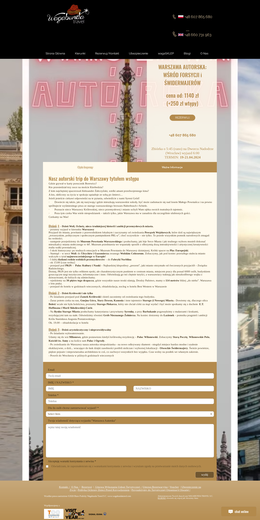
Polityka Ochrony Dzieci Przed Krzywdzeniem (103, 490)
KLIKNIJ (162, 498)
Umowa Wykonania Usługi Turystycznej (118, 487)
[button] (190, 53)
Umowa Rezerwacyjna (155, 487)
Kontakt (64, 487)
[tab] (85, 167)
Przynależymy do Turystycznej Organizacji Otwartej (160, 490)
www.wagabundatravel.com (119, 496)
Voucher (174, 487)
